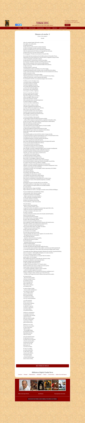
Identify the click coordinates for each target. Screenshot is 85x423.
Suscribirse (36, 221)
